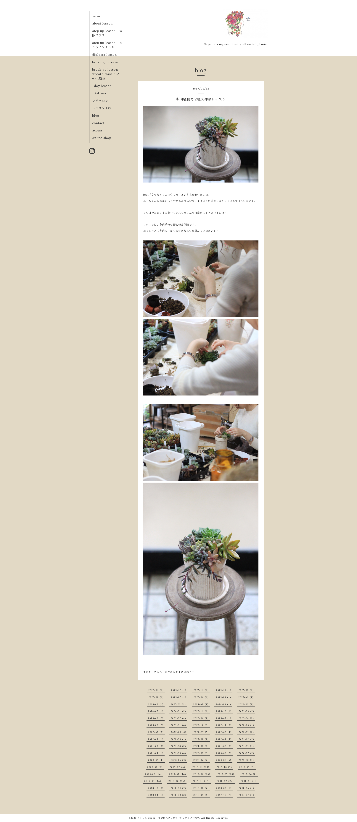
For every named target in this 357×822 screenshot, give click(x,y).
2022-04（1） (156, 739)
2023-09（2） (247, 711)
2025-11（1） (202, 690)
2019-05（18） (226, 774)
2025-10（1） (224, 690)
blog (95, 115)
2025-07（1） (179, 697)
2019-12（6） (178, 767)
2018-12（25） (226, 781)
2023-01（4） (179, 725)
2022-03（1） (179, 739)
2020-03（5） (224, 760)
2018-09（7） (179, 788)
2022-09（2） (156, 732)
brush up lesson (105, 62)
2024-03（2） (246, 704)
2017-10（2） (224, 795)
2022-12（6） (201, 725)
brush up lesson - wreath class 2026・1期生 (106, 74)
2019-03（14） (153, 781)
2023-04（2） (247, 718)
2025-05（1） (224, 697)
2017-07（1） (247, 795)
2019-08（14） (154, 774)
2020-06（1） (156, 760)
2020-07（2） (247, 753)
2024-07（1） (201, 704)
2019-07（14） (178, 774)
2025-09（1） (247, 690)
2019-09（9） (247, 767)
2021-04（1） (156, 753)
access (97, 130)
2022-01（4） (224, 739)
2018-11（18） (250, 781)
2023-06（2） (201, 718)
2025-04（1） (246, 697)
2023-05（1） (224, 718)
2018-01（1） (201, 795)
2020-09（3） (201, 753)
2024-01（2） (179, 711)
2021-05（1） (247, 746)
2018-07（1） (224, 788)
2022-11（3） (224, 725)
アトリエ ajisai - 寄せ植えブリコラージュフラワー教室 (168, 818)
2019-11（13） (201, 767)
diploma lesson (104, 54)
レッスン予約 (101, 108)
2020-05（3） (179, 760)
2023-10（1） (224, 711)
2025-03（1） (156, 704)
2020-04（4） (201, 760)
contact (98, 123)
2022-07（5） (202, 732)
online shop (101, 137)
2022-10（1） (247, 725)
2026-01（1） (156, 690)
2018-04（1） (156, 795)
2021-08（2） (179, 746)
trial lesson (101, 93)
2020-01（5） (155, 767)
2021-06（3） (224, 746)
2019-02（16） (177, 781)
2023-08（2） (156, 718)
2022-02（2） (201, 739)
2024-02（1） (156, 711)
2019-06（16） (202, 774)
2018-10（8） (156, 788)
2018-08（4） (201, 788)
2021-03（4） (179, 753)
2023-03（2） (156, 725)
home (96, 16)
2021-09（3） (156, 746)
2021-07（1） (201, 746)
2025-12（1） (179, 690)
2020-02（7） (247, 760)
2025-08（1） (157, 697)
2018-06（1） (247, 788)
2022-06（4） (224, 732)
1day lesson (102, 85)
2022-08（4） (179, 732)
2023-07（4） (179, 718)
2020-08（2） (224, 753)
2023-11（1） (201, 711)
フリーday (100, 100)
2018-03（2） (179, 795)
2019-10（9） (225, 767)
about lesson (102, 23)
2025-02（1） (179, 704)
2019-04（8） (250, 774)
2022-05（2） (247, 732)
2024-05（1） (224, 704)
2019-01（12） (202, 781)
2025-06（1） (202, 697)
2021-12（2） (247, 739)
